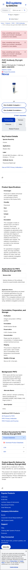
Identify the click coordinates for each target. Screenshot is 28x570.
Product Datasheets (9, 437)
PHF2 (13, 23)
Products (8, 23)
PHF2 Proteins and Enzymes (10, 421)
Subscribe (6, 547)
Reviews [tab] (20, 120)
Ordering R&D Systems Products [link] (10, 530)
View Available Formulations (12, 110)
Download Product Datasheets (14, 442)
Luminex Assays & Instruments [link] (10, 502)
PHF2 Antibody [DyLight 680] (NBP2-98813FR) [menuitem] (15, 25)
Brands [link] (3, 515)
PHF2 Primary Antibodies (9, 418)
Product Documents (9, 72)
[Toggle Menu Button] (3, 4)
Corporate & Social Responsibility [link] (11, 518)
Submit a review (6, 69)
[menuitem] (2, 23)
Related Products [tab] (14, 129)
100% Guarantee (21, 115)
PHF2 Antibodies (20, 23)
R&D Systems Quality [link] (7, 520)
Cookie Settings (14, 567)
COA (5, 447)
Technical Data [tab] (8, 120)
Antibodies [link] (4, 497)
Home (2, 23)
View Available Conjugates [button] (12, 105)
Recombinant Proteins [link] (7, 505)
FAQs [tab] (20, 124)
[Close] (25, 33)
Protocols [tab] (8, 124)
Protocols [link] (4, 533)
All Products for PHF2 (8, 416)
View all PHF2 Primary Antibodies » (12, 167)
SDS (5, 451)
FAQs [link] (2, 528)
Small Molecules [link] (6, 507)
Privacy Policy (14, 561)
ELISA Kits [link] (4, 499)
